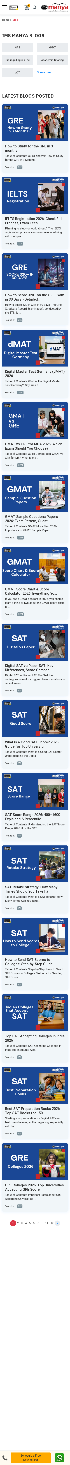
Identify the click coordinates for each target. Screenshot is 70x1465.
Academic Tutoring (52, 60)
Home (5, 19)
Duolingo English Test (17, 60)
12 (52, 1223)
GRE (17, 47)
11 (46, 1223)
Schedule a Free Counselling (30, 1458)
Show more (44, 72)
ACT (17, 72)
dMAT (52, 47)
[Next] (57, 1223)
